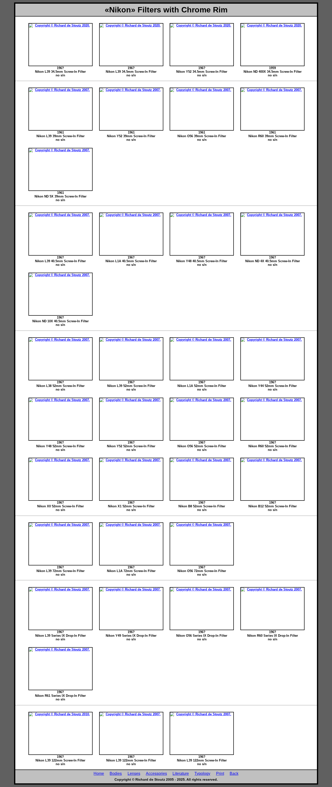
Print (220, 773)
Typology (202, 773)
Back (234, 773)
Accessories (156, 773)
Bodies (116, 773)
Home (99, 773)
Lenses (134, 773)
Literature (181, 773)
